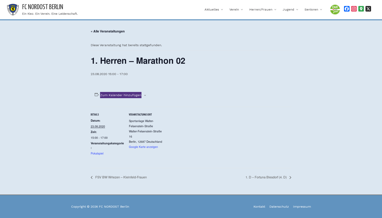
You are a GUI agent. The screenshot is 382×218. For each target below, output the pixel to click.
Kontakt (259, 206)
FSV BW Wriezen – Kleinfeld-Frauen (121, 177)
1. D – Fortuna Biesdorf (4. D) (266, 177)
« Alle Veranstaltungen (108, 31)
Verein (234, 9)
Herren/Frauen (260, 9)
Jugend (288, 9)
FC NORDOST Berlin (42, 7)
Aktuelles (212, 9)
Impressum (302, 206)
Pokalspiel (97, 153)
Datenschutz (279, 206)
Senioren (311, 9)
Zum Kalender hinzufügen (120, 95)
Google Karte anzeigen (143, 147)
